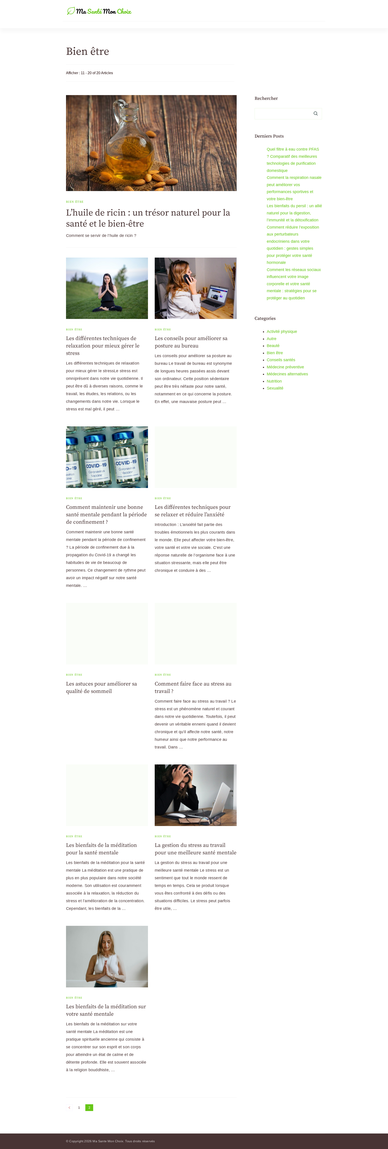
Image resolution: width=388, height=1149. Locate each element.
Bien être (75, 202)
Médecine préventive (285, 367)
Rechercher (266, 98)
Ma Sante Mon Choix (108, 1141)
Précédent (69, 1107)
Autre (271, 338)
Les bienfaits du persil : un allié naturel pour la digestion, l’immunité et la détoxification (294, 213)
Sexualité (275, 388)
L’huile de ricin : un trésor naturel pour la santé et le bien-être (148, 218)
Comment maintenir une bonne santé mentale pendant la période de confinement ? (106, 515)
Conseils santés (281, 360)
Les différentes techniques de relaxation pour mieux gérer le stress (102, 346)
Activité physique (282, 331)
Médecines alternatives (287, 374)
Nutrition (274, 381)
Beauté (273, 345)
